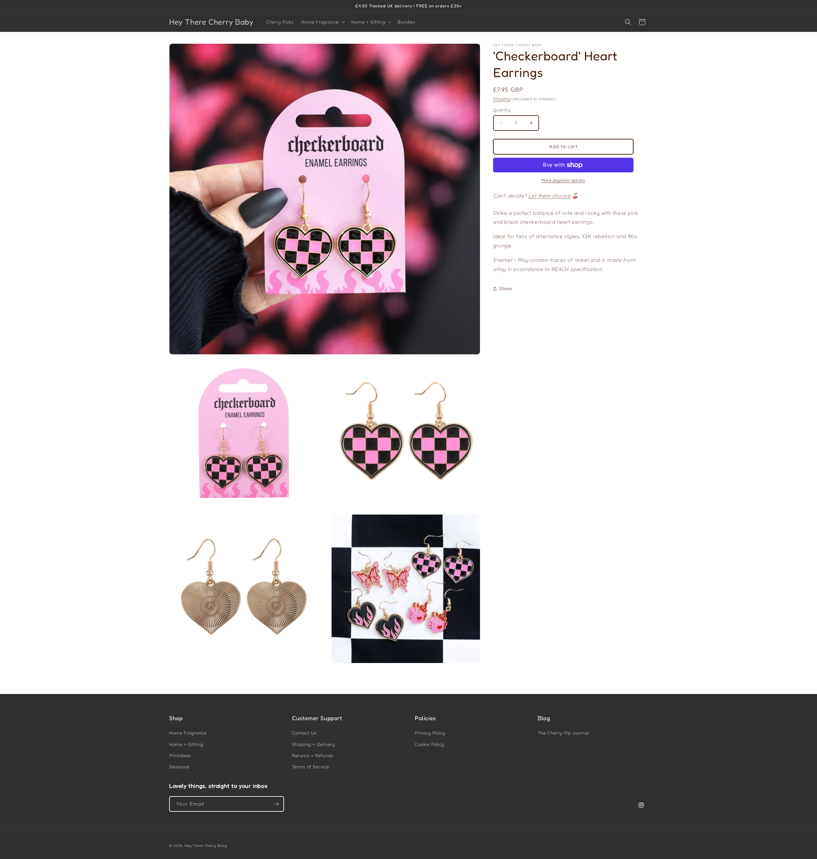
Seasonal (179, 767)
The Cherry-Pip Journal (563, 733)
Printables (180, 755)
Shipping (501, 98)
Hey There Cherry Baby (205, 845)
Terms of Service (310, 767)
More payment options (563, 180)
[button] (322, 22)
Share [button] (505, 288)
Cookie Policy (429, 744)
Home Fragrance (187, 733)
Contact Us (304, 733)
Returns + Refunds (312, 755)
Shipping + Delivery (313, 744)
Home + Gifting (186, 744)
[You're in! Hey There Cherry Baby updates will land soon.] (276, 804)
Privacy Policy (430, 733)
